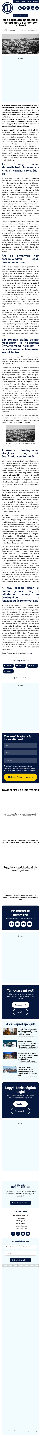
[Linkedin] (23, 1234)
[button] (37, 8)
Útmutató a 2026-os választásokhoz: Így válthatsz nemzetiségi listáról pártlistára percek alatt (20, 897)
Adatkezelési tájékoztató (15, 770)
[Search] (28, 8)
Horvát (29, 1)
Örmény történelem (20, 16)
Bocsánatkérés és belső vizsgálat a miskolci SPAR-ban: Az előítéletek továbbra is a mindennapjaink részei (20, 869)
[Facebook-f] (13, 1234)
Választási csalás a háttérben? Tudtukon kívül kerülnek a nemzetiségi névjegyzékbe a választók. (20, 841)
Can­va (29, 653)
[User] (20, 8)
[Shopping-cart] (24, 8)
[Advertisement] (20, 80)
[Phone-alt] (32, 8)
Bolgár (17, 1)
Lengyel (35, 1)
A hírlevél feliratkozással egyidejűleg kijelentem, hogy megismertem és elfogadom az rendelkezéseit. (20, 768)
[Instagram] (18, 1234)
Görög (23, 1)
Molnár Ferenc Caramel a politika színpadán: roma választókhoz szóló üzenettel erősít (20, 815)
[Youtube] (28, 1234)
